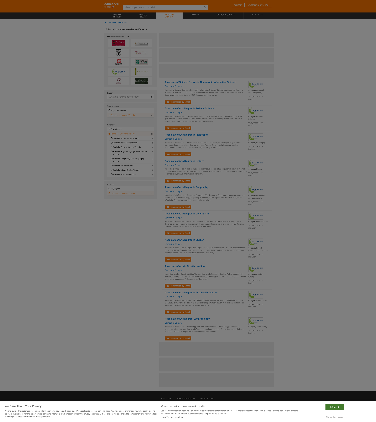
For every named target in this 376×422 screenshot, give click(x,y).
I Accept (334, 407)
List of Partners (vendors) (172, 417)
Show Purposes (334, 417)
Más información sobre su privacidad (34, 416)
